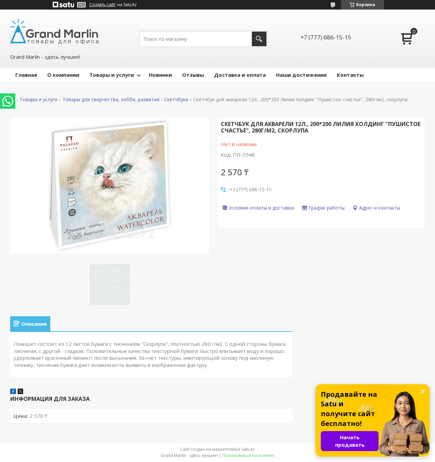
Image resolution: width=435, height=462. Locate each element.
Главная (26, 74)
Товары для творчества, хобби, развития (111, 99)
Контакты (350, 74)
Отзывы (193, 74)
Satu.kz (248, 449)
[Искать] (259, 39)
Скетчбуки (176, 99)
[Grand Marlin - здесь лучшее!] (54, 31)
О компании (63, 74)
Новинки (160, 74)
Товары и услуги (111, 74)
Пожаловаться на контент (248, 455)
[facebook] (13, 392)
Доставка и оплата (240, 74)
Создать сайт (102, 4)
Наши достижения (301, 74)
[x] (20, 392)
